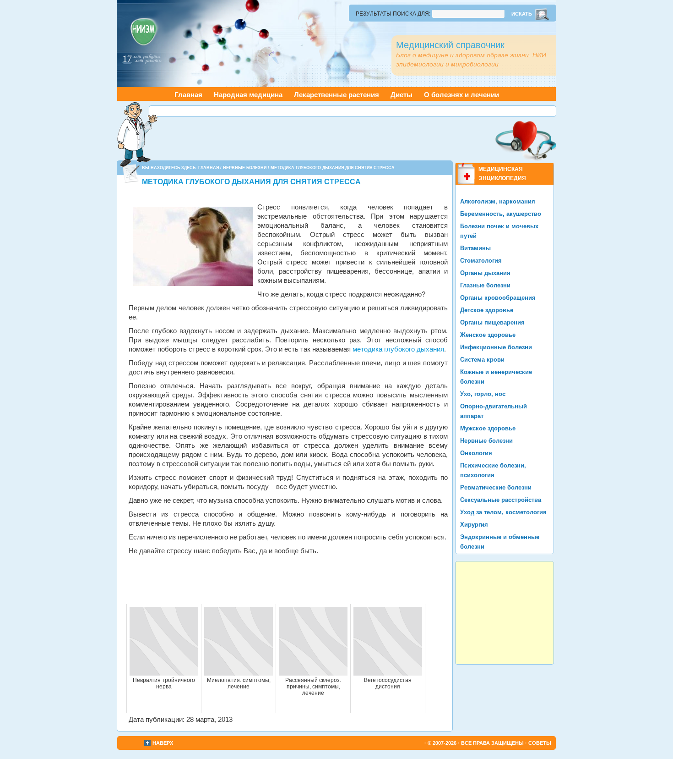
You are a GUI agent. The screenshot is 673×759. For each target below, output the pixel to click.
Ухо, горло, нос (482, 393)
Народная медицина (248, 95)
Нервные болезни (244, 167)
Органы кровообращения (498, 297)
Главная (188, 95)
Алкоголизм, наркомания (497, 201)
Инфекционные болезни (496, 347)
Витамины (475, 248)
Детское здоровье (486, 310)
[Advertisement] (352, 111)
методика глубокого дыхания (398, 349)
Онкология (476, 453)
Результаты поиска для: (393, 14)
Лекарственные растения (336, 95)
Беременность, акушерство (500, 213)
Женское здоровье (488, 334)
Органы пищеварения (492, 322)
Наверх (162, 743)
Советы (539, 743)
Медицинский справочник (450, 45)
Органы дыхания (485, 273)
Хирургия (474, 524)
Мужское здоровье (488, 428)
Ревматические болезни (496, 487)
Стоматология (481, 260)
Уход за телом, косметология (503, 512)
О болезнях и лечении (461, 95)
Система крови (482, 359)
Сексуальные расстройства (500, 499)
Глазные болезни (485, 285)
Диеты (401, 95)
